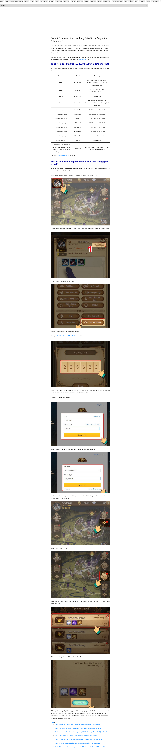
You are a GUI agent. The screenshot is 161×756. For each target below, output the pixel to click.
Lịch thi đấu (106, 1)
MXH (148, 1)
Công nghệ (44, 1)
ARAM (26, 1)
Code (37, 1)
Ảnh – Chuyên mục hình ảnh (14, 1)
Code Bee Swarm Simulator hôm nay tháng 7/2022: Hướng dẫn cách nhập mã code (81, 732)
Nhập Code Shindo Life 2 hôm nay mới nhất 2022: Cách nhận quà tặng (77, 743)
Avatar (32, 1)
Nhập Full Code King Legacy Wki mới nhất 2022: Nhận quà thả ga (76, 735)
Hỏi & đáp (93, 1)
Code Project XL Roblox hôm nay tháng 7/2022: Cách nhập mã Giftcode (77, 724)
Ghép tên (80, 1)
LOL (136, 1)
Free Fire (66, 1)
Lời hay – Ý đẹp (129, 1)
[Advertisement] (80, 22)
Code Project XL (64, 155)
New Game (155, 1)
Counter (51, 1)
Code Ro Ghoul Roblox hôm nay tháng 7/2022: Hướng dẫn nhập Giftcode (78, 739)
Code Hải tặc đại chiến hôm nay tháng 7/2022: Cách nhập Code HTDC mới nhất (80, 747)
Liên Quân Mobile (117, 1)
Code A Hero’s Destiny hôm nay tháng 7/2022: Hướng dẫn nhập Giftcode (78, 728)
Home (2, 1)
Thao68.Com (82, 59)
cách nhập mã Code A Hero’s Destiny (67, 336)
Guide (86, 1)
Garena (73, 1)
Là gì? (99, 1)
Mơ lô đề (142, 1)
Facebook (59, 1)
